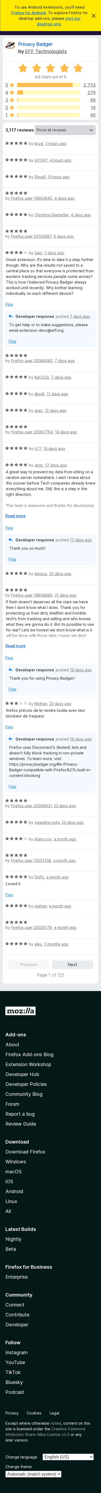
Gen (38, 253)
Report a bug (20, 1114)
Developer (16, 1324)
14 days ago (66, 432)
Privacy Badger (35, 44)
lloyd (38, 143)
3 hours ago (56, 143)
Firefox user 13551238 (31, 860)
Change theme (18, 1466)
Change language (21, 1457)
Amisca (40, 573)
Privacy (12, 1413)
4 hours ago (60, 160)
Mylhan (40, 703)
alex (38, 944)
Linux (11, 1201)
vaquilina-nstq (47, 822)
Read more (15, 515)
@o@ (39, 394)
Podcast (14, 1392)
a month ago (65, 839)
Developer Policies (26, 1084)
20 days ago (60, 573)
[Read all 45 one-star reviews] (48, 115)
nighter (40, 906)
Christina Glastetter (51, 215)
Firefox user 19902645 (31, 198)
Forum (12, 1104)
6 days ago (64, 236)
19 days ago (81, 670)
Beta (10, 1249)
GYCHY (41, 160)
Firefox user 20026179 (31, 927)
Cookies (34, 1413)
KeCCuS (41, 377)
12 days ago (56, 410)
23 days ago (65, 805)
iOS (9, 1181)
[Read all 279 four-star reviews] (48, 92)
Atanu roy (43, 839)
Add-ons (15, 1034)
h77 (37, 448)
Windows (15, 1161)
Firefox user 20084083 (32, 360)
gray (38, 410)
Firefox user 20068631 (31, 805)
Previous (28, 964)
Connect (15, 1305)
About (12, 1044)
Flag (9, 304)
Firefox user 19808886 (32, 595)
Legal (54, 1413)
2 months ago (56, 944)
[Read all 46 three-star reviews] (48, 100)
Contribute (17, 1314)
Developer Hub (22, 1074)
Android (14, 1191)
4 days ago (64, 198)
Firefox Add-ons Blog (29, 1054)
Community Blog (24, 1094)
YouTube (15, 1362)
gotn (38, 465)
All (8, 1211)
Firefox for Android (28, 12)
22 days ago (60, 703)
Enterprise (16, 1277)
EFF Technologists (46, 51)
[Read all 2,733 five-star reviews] (48, 85)
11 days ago (57, 394)
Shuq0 (40, 176)
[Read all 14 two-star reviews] (48, 107)
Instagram (16, 1352)
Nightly (13, 1239)
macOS (13, 1171)
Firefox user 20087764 (32, 432)
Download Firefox (25, 1152)
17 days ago (56, 465)
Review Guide (20, 1124)
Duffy (39, 877)
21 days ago (65, 595)
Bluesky (14, 1382)
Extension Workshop (28, 1064)
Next (72, 964)
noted (55, 1423)
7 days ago (54, 253)
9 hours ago (59, 176)
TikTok (13, 1372)
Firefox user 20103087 (31, 236)
